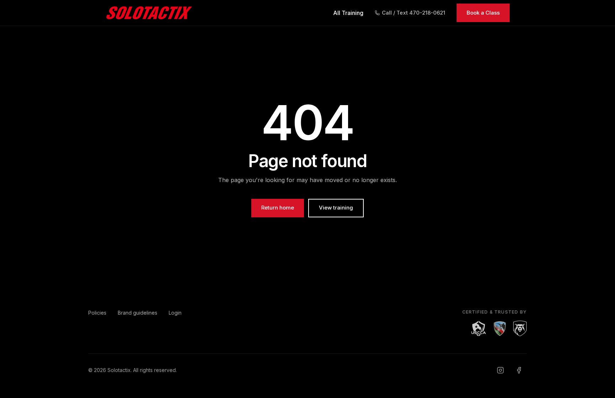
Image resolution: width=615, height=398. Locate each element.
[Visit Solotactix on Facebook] (519, 370)
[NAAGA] (499, 328)
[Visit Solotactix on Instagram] (500, 370)
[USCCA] (478, 328)
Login (175, 313)
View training (336, 207)
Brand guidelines (137, 313)
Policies (97, 313)
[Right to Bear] (520, 328)
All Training (348, 12)
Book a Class (483, 12)
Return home (277, 207)
